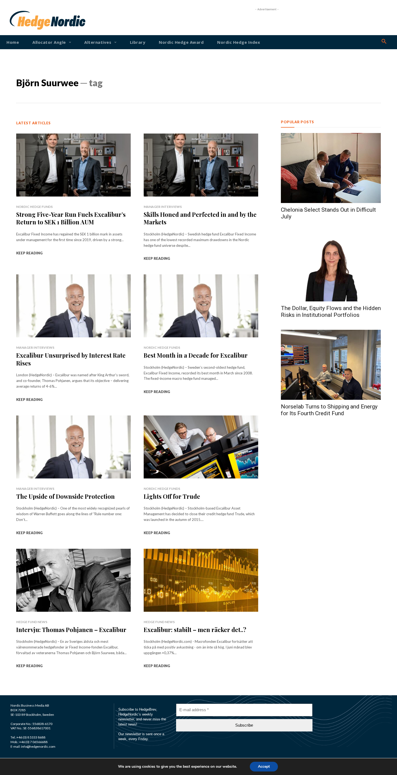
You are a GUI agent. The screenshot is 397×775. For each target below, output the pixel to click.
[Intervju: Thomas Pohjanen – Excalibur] (73, 580)
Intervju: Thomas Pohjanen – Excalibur (71, 630)
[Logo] (26, 20)
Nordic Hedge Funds (34, 207)
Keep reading (29, 253)
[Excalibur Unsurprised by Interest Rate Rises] (73, 305)
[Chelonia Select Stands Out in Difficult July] (331, 168)
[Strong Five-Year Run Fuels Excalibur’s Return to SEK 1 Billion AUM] (73, 165)
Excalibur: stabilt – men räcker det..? (195, 630)
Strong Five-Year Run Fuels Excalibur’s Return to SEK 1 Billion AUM (71, 218)
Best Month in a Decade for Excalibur (196, 355)
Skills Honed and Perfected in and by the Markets (200, 218)
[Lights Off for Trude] (201, 446)
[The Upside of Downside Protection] (73, 446)
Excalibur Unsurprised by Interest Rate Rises (71, 359)
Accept (264, 766)
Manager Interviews (163, 207)
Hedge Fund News (31, 622)
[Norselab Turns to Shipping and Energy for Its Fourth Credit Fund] (331, 365)
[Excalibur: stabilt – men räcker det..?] (201, 580)
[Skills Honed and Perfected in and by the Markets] (201, 165)
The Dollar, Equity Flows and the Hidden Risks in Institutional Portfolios (331, 311)
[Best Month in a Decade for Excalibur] (201, 305)
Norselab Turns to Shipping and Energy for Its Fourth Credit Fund (329, 410)
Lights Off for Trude (172, 496)
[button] (384, 41)
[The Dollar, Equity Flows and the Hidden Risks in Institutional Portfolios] (331, 266)
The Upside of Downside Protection (65, 496)
